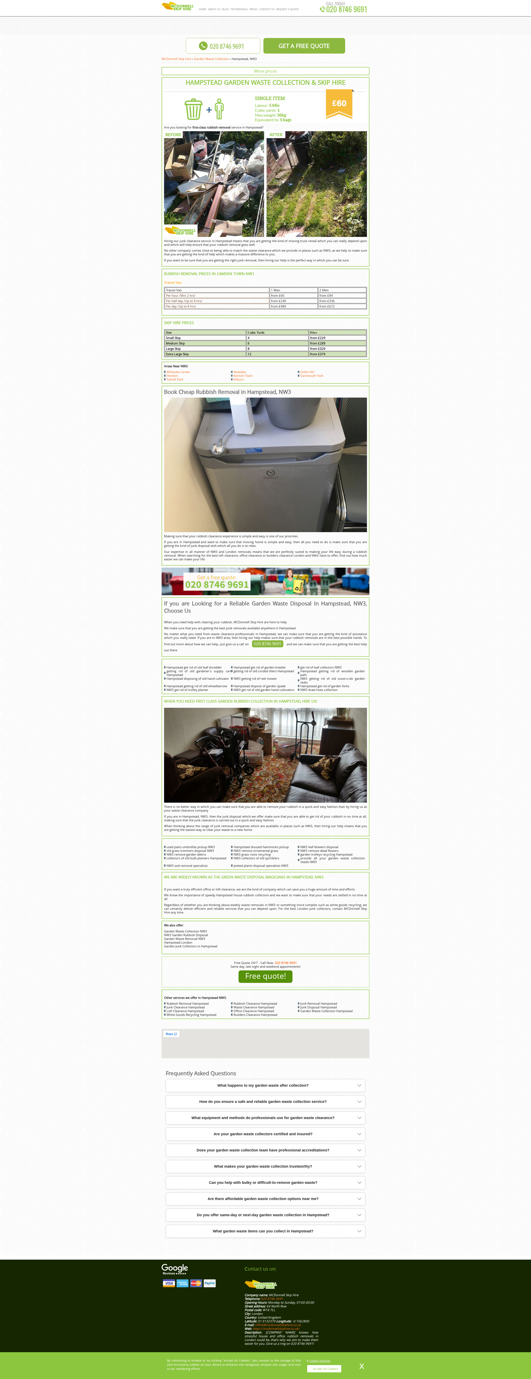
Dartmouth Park (311, 376)
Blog (225, 9)
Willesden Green (178, 372)
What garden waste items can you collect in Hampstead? (263, 1231)
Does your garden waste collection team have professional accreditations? (263, 1150)
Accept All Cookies (325, 1369)
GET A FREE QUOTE (304, 46)
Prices (254, 9)
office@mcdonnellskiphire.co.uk (278, 1325)
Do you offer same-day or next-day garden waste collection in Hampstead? (263, 1215)
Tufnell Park (175, 379)
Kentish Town (243, 376)
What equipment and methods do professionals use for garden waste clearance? (263, 1118)
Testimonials (239, 9)
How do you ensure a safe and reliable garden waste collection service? (263, 1102)
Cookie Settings (319, 1361)
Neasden (240, 372)
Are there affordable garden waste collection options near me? (263, 1199)
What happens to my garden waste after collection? (263, 1085)
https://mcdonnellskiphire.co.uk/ (276, 1328)
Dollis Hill (307, 372)
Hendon (172, 376)
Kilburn (239, 379)
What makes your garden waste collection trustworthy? (263, 1166)
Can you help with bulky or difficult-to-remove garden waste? (263, 1183)
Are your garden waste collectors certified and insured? (263, 1134)
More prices (265, 71)
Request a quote (287, 9)
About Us (214, 9)
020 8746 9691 (267, 644)
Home (202, 9)
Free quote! (265, 976)
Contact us (267, 9)
